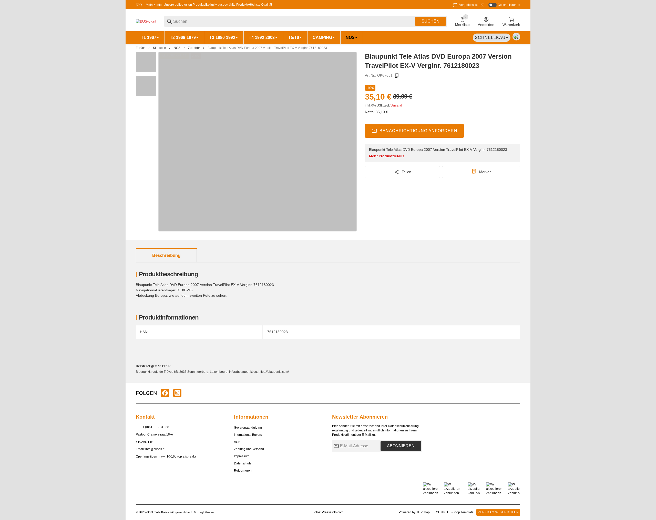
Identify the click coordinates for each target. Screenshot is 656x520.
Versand (396, 105)
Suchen (430, 21)
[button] (516, 393)
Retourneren (243, 470)
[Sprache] (516, 36)
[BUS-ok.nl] (146, 21)
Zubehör (194, 47)
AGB (237, 442)
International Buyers (248, 435)
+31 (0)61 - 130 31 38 (154, 427)
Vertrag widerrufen (498, 512)
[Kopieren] (397, 75)
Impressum (241, 456)
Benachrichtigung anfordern (418, 131)
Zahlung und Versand (249, 449)
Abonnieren (401, 446)
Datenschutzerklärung (403, 426)
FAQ (139, 5)
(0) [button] (471, 5)
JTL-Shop (423, 512)
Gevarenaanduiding (248, 427)
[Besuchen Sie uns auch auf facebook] (165, 393)
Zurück (140, 47)
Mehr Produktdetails (386, 156)
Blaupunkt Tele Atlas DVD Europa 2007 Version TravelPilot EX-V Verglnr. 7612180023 (267, 47)
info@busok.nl (155, 449)
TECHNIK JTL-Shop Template (453, 512)
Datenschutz (242, 463)
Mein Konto (154, 5)
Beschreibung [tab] (166, 255)
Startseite (159, 47)
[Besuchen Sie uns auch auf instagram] (177, 393)
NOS (177, 47)
